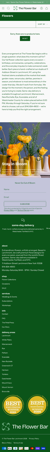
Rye (3, 348)
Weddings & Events (9, 297)
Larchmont (6, 335)
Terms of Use (18, 443)
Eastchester (6, 379)
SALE (4, 288)
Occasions (6, 284)
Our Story (5, 327)
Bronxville (5, 391)
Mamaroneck (7, 344)
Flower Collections (9, 279)
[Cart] (46, 8)
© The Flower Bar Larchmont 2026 (14, 439)
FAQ (3, 318)
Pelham (5, 353)
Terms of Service (23, 210)
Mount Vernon (7, 387)
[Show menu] (3, 8)
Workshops (6, 305)
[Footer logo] (25, 427)
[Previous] (3, 2)
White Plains (7, 340)
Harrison (5, 370)
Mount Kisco (7, 383)
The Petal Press (8, 323)
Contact (5, 314)
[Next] (47, 2)
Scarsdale (5, 357)
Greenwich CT (7, 366)
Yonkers (5, 374)
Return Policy (7, 443)
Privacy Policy (9, 210)
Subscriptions (7, 301)
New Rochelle (7, 361)
